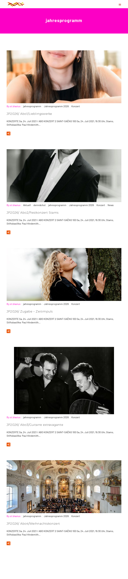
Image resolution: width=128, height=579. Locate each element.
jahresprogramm (32, 106)
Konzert (75, 106)
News (111, 205)
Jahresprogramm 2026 (56, 106)
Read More (20, 133)
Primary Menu (120, 4)
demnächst (39, 205)
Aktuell (27, 205)
